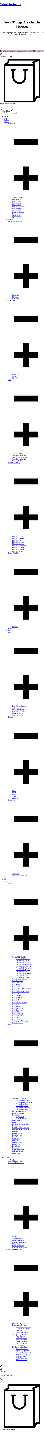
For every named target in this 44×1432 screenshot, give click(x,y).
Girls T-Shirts (16, 1012)
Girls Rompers (17, 1001)
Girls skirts (16, 1004)
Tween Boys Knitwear (23, 1107)
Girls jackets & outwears (20, 992)
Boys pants (16, 1139)
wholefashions (10, 4)
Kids (5, 879)
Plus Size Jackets (17, 536)
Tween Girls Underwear (24, 977)
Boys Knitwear (17, 1135)
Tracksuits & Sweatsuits (20, 875)
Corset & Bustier (17, 713)
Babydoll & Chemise (19, 706)
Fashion (6, 120)
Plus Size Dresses (18, 538)
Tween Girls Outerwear (24, 966)
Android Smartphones (15, 1161)
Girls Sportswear (17, 1008)
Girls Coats (16, 990)
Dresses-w (11, 124)
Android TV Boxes (22, 1329)
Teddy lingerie (17, 708)
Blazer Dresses (17, 214)
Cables (14, 1236)
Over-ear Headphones (23, 1354)
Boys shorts (20, 1117)
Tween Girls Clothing (19, 957)
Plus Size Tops (17, 540)
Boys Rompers (17, 1144)
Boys (10, 1025)
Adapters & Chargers (19, 1242)
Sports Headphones (22, 1351)
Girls (9, 883)
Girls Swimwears (17, 1014)
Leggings (15, 798)
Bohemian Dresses (18, 206)
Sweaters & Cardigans (19, 457)
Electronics (7, 1157)
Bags (9, 630)
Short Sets (15, 376)
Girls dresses (16, 986)
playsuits (15, 297)
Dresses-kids (16, 1019)
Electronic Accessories (19, 1323)
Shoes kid (11, 881)
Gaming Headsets (22, 1356)
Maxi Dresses (16, 216)
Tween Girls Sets (21, 971)
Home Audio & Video (19, 1325)
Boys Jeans (16, 1131)
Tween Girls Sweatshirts (24, 973)
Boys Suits (15, 1115)
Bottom (10, 717)
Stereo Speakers (21, 1360)
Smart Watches (13, 1159)
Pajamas (15, 627)
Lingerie (11, 632)
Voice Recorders (21, 1341)
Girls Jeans (15, 993)
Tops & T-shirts (17, 453)
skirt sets (15, 378)
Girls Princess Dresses (19, 1003)
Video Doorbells (21, 1338)
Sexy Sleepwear (17, 715)
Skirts (14, 791)
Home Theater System (23, 1327)
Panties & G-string (18, 711)
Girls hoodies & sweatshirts (21, 988)
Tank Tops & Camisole (19, 455)
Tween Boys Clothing (19, 1098)
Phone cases (16, 1244)
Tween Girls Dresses (23, 962)
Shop (5, 118)
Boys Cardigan (17, 1120)
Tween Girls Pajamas (23, 970)
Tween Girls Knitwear (23, 964)
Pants (14, 794)
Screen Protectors (18, 1238)
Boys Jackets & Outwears (20, 1128)
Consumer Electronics (15, 1249)
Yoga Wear (15, 874)
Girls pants (15, 999)
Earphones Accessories (23, 1352)
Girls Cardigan (17, 982)
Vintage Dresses (17, 197)
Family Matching (13, 553)
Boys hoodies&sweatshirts (21, 1124)
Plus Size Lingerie (18, 544)
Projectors (19, 1330)
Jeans (14, 796)
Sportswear (11, 800)
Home (6, 116)
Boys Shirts (16, 1146)
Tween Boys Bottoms (23, 1100)
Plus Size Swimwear (19, 546)
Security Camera (21, 1340)
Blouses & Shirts (17, 461)
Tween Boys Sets (22, 1104)
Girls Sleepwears (17, 1023)
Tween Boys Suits (22, 1106)
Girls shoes (16, 984)
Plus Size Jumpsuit (18, 551)
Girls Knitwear (17, 997)
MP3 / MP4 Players (22, 1332)
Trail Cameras (20, 1336)
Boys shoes (16, 1148)
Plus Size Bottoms (18, 542)
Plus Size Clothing (14, 463)
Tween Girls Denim (22, 961)
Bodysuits (15, 299)
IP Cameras (20, 1345)
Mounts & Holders (18, 1240)
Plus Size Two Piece (18, 549)
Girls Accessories (17, 981)
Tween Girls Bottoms (23, 959)
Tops (9, 380)
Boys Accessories (18, 1113)
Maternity (11, 219)
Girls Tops (15, 1017)
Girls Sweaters (17, 1010)
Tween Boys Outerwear (24, 1102)
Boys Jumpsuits (17, 1133)
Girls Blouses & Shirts (19, 979)
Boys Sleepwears (17, 1151)
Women (6, 122)
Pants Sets (15, 374)
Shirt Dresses (16, 205)
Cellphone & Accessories (16, 1163)
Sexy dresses (16, 203)
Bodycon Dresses (18, 212)
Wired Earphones (22, 1349)
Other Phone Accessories (20, 1247)
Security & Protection (19, 1334)
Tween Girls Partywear (23, 968)
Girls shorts (16, 1006)
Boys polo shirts (17, 1142)
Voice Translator (21, 1358)
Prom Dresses (16, 208)
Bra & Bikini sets (18, 710)
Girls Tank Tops (17, 1015)
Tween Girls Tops (22, 975)
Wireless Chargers (18, 1246)
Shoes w (11, 628)
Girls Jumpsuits (17, 995)
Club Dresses (16, 201)
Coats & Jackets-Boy (19, 1111)
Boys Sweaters (21, 1118)
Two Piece (11, 300)
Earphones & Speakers (19, 1347)
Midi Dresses (16, 217)
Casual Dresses (17, 199)
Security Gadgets (21, 1343)
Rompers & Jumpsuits (15, 221)
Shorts (14, 793)
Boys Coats (16, 1126)
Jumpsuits (15, 295)
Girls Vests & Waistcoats (20, 1021)
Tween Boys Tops (22, 1109)
